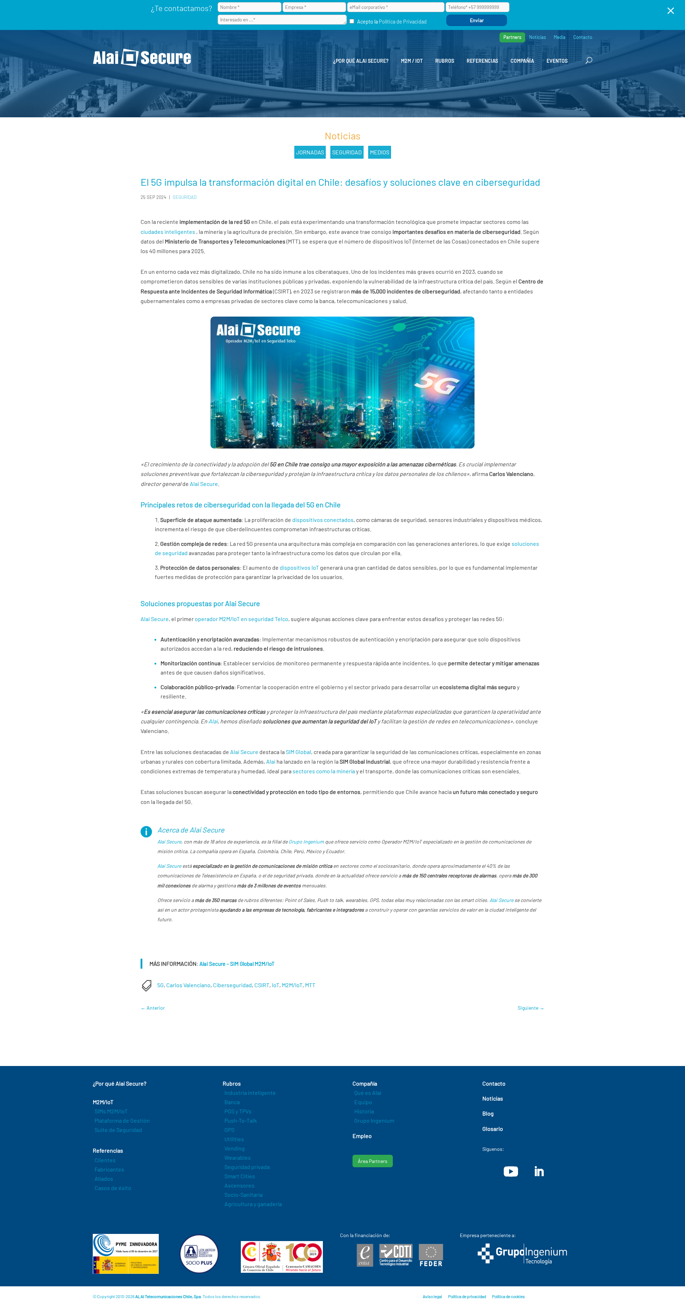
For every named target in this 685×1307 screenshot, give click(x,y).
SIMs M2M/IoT (111, 1111)
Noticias (537, 37)
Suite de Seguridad (118, 1129)
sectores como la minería (324, 771)
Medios (379, 152)
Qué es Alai (367, 1092)
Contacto (582, 37)
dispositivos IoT (299, 567)
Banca (232, 1101)
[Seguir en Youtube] (511, 1171)
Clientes (105, 1160)
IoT (275, 984)
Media (559, 37)
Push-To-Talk (240, 1120)
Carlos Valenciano (188, 984)
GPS (229, 1129)
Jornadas (310, 152)
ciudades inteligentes (168, 231)
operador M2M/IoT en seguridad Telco (241, 618)
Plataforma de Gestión (122, 1120)
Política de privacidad (467, 1296)
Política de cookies (508, 1296)
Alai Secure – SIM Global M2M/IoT (237, 963)
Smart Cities (239, 1176)
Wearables (237, 1157)
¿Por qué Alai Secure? (361, 61)
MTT (310, 984)
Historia (364, 1111)
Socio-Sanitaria (243, 1194)
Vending (234, 1148)
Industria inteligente (250, 1092)
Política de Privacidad (403, 22)
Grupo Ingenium (306, 842)
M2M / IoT (412, 61)
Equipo (363, 1101)
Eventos (557, 61)
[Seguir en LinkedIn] (538, 1171)
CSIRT (261, 984)
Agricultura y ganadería (253, 1203)
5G (160, 984)
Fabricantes (109, 1169)
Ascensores (239, 1185)
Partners (512, 37)
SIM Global (298, 751)
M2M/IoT (292, 984)
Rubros (444, 61)
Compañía (522, 61)
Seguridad (347, 152)
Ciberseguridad (232, 984)
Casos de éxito (113, 1187)
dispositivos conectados (323, 519)
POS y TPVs (238, 1111)
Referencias (482, 61)
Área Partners (372, 1161)
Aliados (104, 1178)
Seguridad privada (247, 1166)
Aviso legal (432, 1296)
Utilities (234, 1139)
